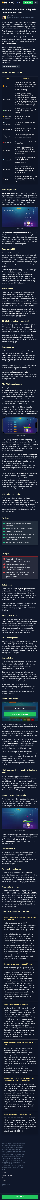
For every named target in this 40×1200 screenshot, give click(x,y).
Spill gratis (21, 708)
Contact (4, 1180)
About (4, 1173)
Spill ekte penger (21, 714)
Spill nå (27, 2)
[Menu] (36, 2)
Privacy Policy (6, 1178)
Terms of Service (7, 1175)
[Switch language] (18, 2)
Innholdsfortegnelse (9, 66)
